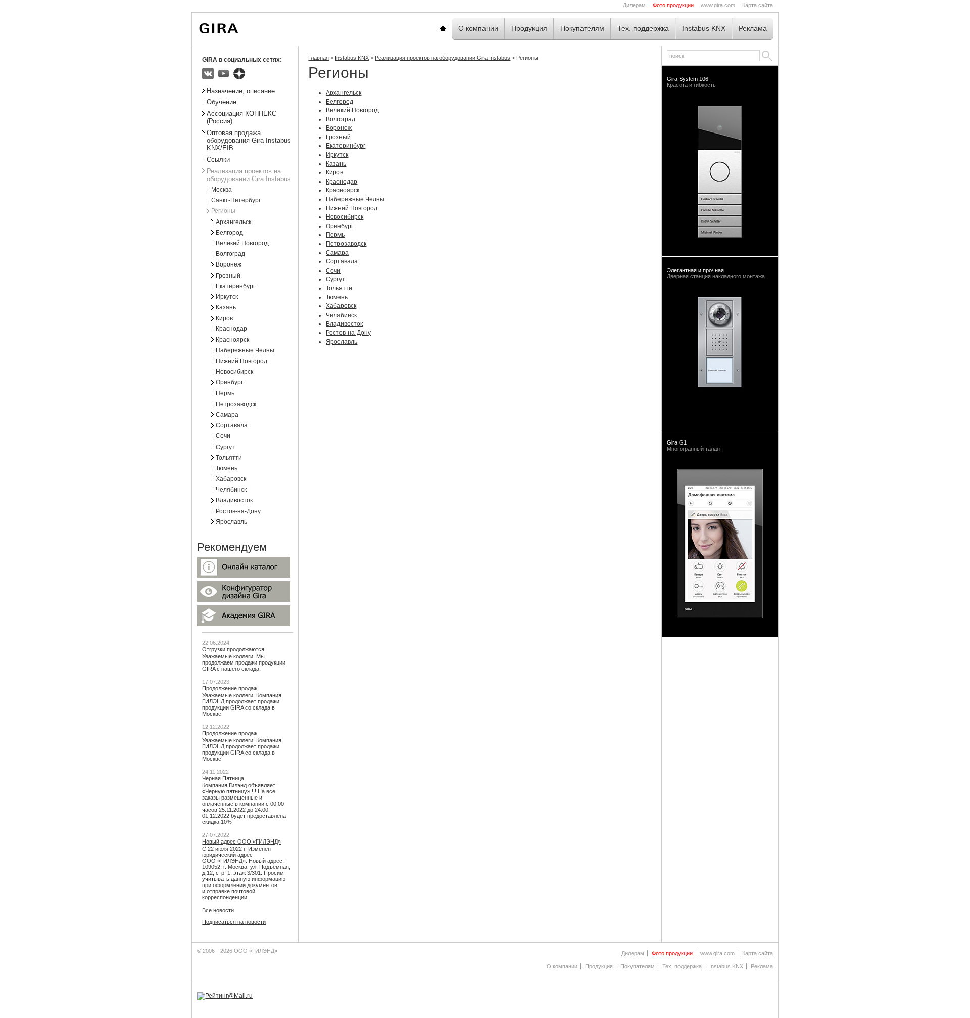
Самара (337, 252)
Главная (455, 28)
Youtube (223, 73)
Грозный (338, 137)
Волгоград (340, 119)
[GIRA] (218, 28)
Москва (221, 189)
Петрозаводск (346, 243)
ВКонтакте (208, 73)
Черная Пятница (223, 778)
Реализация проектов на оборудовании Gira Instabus (442, 58)
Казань (336, 163)
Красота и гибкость (691, 82)
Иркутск (337, 154)
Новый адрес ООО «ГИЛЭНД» (241, 841)
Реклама (753, 28)
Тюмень (337, 297)
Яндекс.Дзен (239, 73)
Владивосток (344, 323)
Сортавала (342, 261)
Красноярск (342, 190)
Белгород (339, 101)
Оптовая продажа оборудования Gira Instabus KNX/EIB (249, 140)
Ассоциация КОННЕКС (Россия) (241, 117)
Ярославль (341, 341)
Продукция (529, 28)
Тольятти (339, 288)
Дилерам (634, 5)
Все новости (218, 910)
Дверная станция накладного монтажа (716, 273)
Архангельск (343, 92)
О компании (478, 28)
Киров (334, 172)
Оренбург (339, 226)
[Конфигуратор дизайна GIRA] (243, 600)
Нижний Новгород (351, 208)
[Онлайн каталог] (243, 575)
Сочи (333, 270)
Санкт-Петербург (236, 200)
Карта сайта (757, 5)
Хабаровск (341, 305)
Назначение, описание (241, 91)
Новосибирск (344, 216)
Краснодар (341, 181)
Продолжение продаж (229, 688)
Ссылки (218, 159)
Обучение (221, 102)
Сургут (335, 279)
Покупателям (582, 28)
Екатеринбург (345, 145)
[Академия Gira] (243, 624)
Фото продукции (673, 5)
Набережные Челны (355, 199)
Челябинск (341, 315)
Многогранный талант (694, 445)
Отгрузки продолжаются (233, 649)
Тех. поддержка (643, 28)
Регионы (223, 210)
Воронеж (339, 127)
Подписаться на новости (234, 922)
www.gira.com (718, 5)
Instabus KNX (703, 28)
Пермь (335, 234)
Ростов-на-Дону (348, 332)
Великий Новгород (352, 110)
